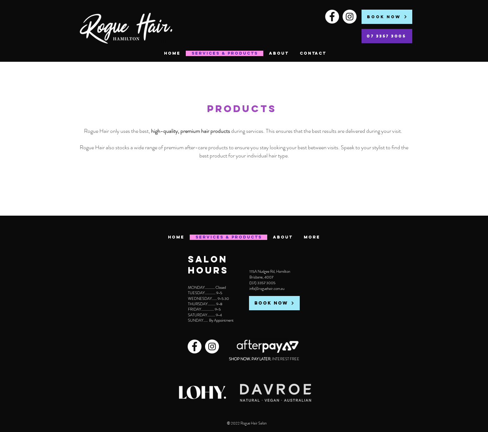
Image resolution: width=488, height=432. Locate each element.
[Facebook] (332, 17)
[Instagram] (350, 17)
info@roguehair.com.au (266, 288)
